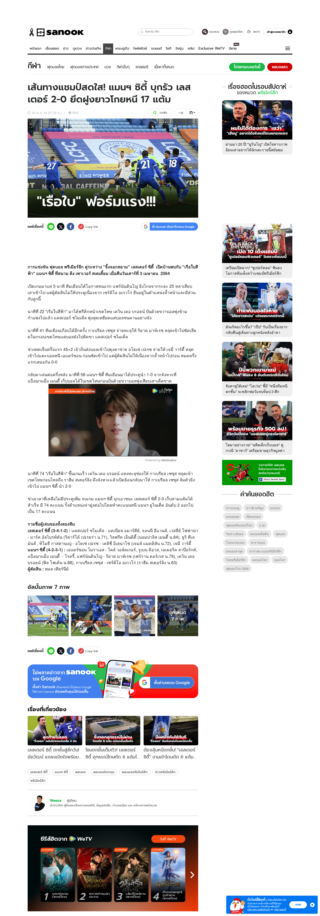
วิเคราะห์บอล (234, 534)
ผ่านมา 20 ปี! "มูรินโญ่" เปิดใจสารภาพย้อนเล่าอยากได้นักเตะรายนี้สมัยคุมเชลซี (256, 149)
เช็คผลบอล (253, 516)
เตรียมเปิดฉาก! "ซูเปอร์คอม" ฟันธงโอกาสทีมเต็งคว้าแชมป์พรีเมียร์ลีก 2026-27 (254, 273)
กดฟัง (163, 113)
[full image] (48, 615)
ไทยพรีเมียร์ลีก (236, 560)
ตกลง (298, 904)
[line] (51, 226)
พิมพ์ (75, 112)
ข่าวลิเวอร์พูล (255, 508)
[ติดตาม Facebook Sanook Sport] (257, 472)
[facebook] (70, 226)
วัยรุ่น (179, 48)
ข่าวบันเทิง (93, 48)
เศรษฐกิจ (122, 48)
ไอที (168, 48)
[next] (192, 875)
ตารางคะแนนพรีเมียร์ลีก (265, 551)
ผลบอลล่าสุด (234, 551)
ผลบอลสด (232, 516)
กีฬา (108, 48)
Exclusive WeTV (211, 48)
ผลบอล (80, 772)
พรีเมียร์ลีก (37, 780)
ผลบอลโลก (260, 560)
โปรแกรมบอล (235, 542)
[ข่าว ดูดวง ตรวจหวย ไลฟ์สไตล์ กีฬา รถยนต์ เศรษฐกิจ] (56, 32)
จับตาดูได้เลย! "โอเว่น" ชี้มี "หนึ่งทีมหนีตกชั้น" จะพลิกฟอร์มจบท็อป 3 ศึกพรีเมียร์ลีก (256, 391)
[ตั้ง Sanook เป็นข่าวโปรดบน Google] (113, 679)
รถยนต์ (156, 48)
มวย (262, 525)
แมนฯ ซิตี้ (61, 772)
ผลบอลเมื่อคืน (259, 534)
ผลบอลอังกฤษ (103, 772)
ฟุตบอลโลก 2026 (237, 568)
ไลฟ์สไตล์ (140, 48)
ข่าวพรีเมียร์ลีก (165, 772)
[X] (60, 226)
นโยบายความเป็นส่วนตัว (258, 909)
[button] (142, 32)
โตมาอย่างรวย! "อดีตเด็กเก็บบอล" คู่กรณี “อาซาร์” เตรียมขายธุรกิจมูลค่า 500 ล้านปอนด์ (255, 450)
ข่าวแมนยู (232, 508)
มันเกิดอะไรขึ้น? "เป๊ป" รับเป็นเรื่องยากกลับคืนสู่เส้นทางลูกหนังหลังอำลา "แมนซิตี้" (256, 332)
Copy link (91, 227)
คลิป (191, 48)
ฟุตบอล (56, 267)
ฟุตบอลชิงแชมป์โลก (239, 525)
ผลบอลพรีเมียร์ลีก (135, 772)
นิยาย (233, 48)
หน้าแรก (35, 48)
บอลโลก (279, 560)
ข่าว (66, 48)
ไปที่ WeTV (168, 839)
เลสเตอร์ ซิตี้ (38, 772)
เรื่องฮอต (52, 48)
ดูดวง (77, 48)
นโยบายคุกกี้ (280, 909)
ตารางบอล (258, 542)
